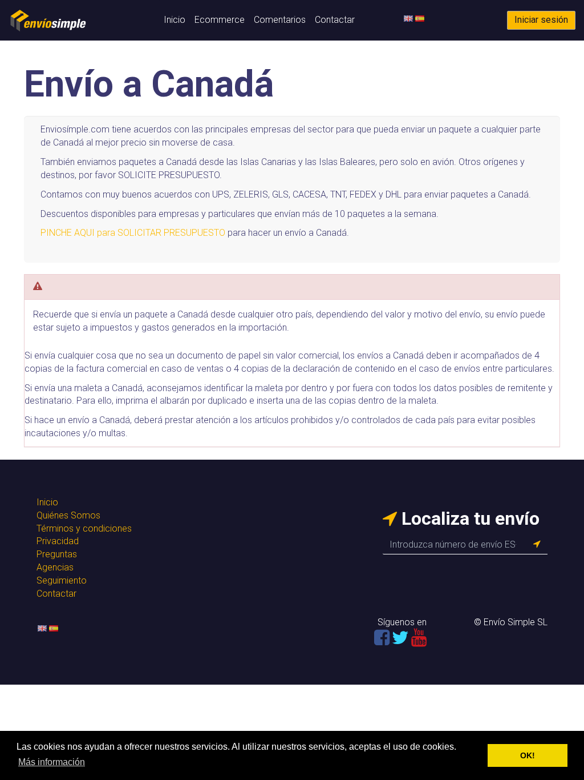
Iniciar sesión (541, 19)
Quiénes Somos (68, 515)
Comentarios (280, 19)
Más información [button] (51, 762)
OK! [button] (527, 755)
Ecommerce (219, 19)
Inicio (174, 19)
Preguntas (56, 554)
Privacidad (57, 541)
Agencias (55, 567)
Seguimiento (61, 580)
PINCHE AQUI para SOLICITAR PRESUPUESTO (132, 232)
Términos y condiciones (84, 528)
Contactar (335, 19)
